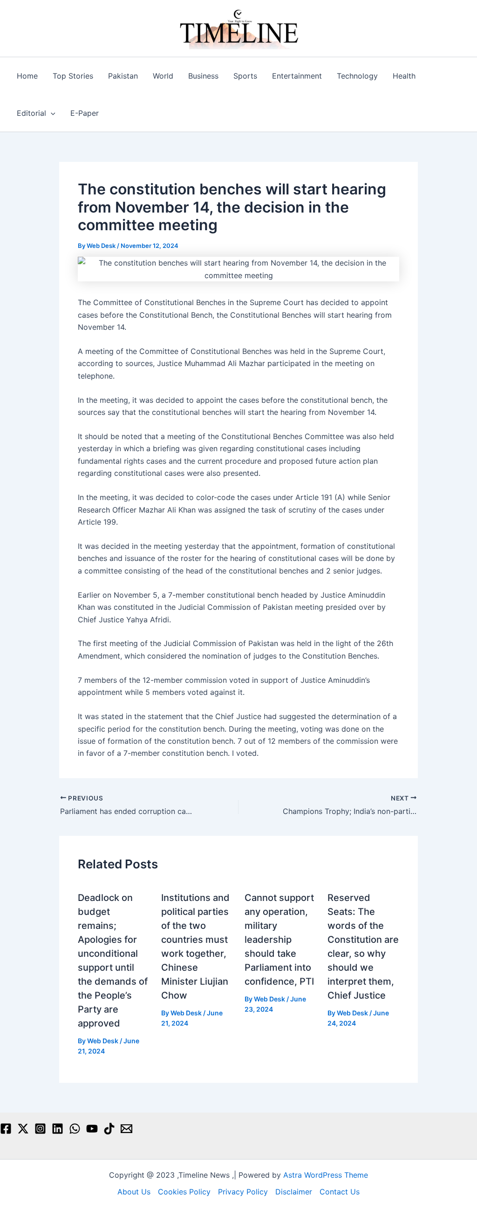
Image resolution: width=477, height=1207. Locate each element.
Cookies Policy (184, 1191)
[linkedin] (57, 1128)
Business (203, 75)
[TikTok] (109, 1128)
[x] (23, 1128)
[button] (50, 113)
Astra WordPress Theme (325, 1175)
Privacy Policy (243, 1191)
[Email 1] (126, 1128)
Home (27, 75)
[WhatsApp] (75, 1128)
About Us (133, 1191)
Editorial (31, 113)
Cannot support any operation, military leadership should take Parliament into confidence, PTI (279, 939)
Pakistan (123, 75)
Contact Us (340, 1191)
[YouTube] (92, 1128)
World (163, 75)
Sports (245, 75)
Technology (357, 75)
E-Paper (84, 113)
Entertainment (297, 75)
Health (404, 75)
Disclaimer (293, 1191)
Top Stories (73, 75)
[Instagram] (40, 1128)
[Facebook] (6, 1128)
